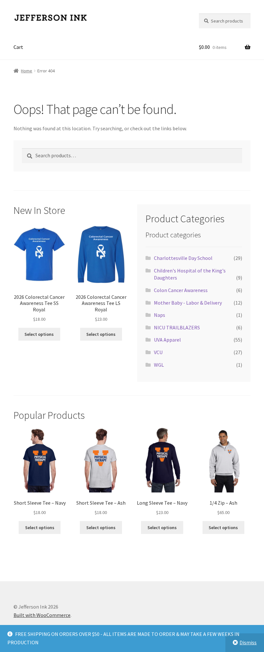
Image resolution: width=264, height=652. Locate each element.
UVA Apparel (167, 339)
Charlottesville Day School (183, 258)
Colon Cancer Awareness (181, 290)
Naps (159, 315)
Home (26, 71)
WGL (159, 365)
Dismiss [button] (248, 642)
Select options (39, 334)
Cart (18, 47)
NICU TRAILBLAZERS (177, 327)
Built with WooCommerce (42, 615)
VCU (158, 352)
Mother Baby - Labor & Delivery (188, 302)
